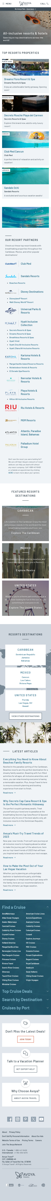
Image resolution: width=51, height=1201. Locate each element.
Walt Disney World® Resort (21, 302)
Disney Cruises (8, 939)
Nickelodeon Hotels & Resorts (23, 367)
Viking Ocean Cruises (34, 976)
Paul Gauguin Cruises (10, 955)
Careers (38, 1140)
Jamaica (25, 657)
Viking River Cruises (10, 980)
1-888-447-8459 (35, 467)
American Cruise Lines (35, 914)
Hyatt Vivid (14, 341)
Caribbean (25, 649)
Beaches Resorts (17, 283)
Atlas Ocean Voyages (10, 918)
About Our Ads (37, 1136)
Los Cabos (26, 680)
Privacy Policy (14, 1132)
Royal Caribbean (32, 963)
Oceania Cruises (32, 951)
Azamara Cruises (33, 922)
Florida (25, 700)
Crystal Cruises (8, 934)
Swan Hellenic (31, 972)
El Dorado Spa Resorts (19, 371)
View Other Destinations (25, 716)
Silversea (6, 972)
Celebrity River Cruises (11, 930)
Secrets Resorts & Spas (20, 330)
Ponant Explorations (34, 955)
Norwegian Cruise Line (11, 951)
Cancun (25, 677)
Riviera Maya (25, 683)
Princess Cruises (9, 959)
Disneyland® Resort (18, 298)
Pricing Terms (27, 1140)
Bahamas (25, 660)
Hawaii (25, 706)
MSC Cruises (31, 947)
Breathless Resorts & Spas (21, 337)
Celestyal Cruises (33, 930)
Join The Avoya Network (12, 1144)
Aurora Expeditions (34, 918)
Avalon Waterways (9, 922)
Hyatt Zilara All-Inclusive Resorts (24, 348)
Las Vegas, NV (25, 703)
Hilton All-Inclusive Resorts (22, 399)
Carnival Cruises (8, 926)
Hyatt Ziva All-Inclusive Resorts (23, 344)
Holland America (8, 943)
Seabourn (30, 968)
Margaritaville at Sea (10, 947)
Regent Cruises (32, 959)
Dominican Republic (25, 654)
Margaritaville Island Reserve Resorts (26, 364)
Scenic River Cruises (10, 968)
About (4, 1132)
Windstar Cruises (9, 984)
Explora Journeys (33, 939)
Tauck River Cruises (10, 976)
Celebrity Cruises (33, 926)
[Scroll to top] (45, 1195)
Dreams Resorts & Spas (20, 333)
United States (25, 695)
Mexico (25, 672)
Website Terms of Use (11, 1140)
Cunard (29, 934)
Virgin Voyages (32, 980)
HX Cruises (30, 943)
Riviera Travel (7, 963)
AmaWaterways (8, 914)
